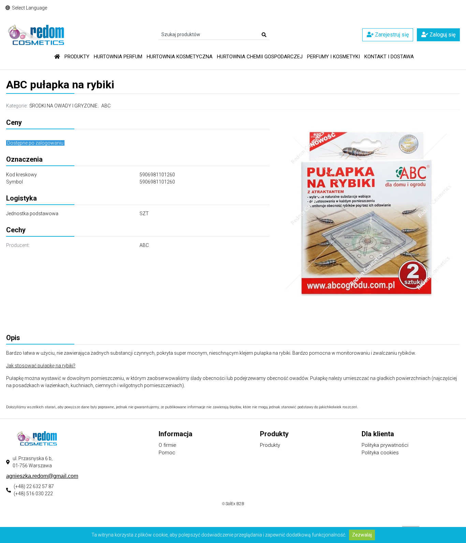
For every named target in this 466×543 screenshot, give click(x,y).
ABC (106, 105)
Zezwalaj (362, 535)
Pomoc (167, 453)
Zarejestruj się (391, 34)
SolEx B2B (234, 503)
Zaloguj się (441, 34)
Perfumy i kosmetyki (333, 57)
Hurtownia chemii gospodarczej (260, 57)
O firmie (167, 445)
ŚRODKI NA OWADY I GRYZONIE (63, 105)
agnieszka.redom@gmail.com (42, 476)
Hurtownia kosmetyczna (180, 57)
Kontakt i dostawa (389, 57)
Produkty (76, 57)
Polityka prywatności (385, 445)
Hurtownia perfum (118, 57)
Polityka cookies (380, 453)
